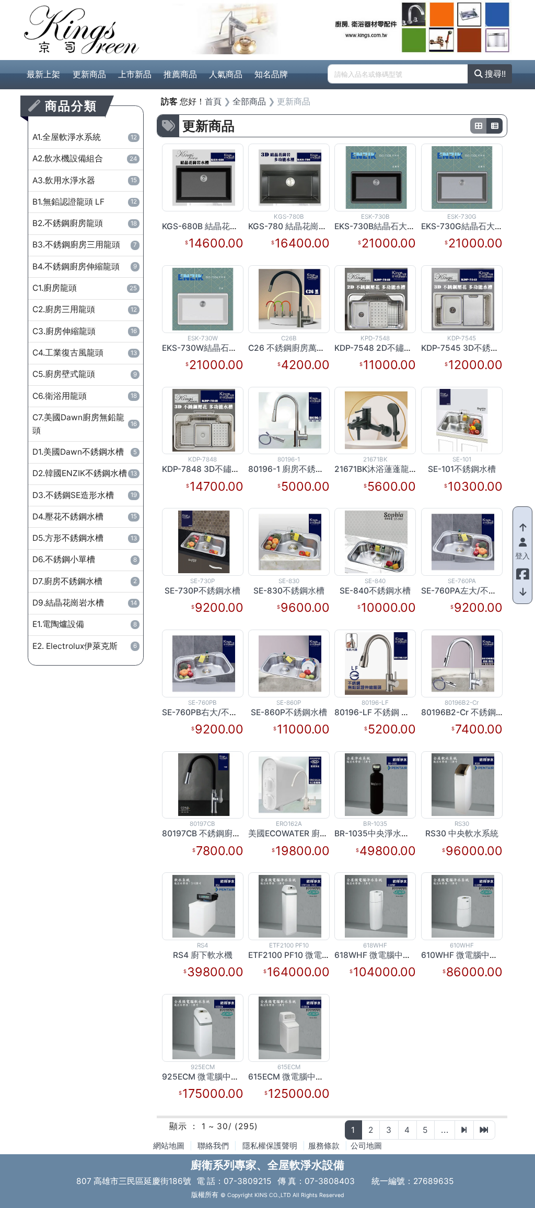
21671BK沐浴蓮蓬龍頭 (375, 469)
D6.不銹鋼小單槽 (84, 559)
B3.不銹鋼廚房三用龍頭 (84, 245)
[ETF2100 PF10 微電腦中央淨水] (290, 905)
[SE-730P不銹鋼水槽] (203, 541)
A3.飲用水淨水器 (84, 180)
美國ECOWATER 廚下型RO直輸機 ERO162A (329, 833)
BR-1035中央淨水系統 (376, 833)
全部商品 (249, 101)
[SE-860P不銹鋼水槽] (290, 663)
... (445, 1130)
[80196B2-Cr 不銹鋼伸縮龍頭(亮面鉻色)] (463, 663)
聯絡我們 (213, 1146)
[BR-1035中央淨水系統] (376, 784)
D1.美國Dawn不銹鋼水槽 (84, 452)
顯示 (178, 1126)
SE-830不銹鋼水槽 (288, 591)
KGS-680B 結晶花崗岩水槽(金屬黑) (228, 226)
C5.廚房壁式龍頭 (84, 374)
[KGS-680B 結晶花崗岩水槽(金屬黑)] (203, 177)
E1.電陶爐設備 (84, 624)
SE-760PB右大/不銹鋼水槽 (212, 712)
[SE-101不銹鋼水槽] (462, 420)
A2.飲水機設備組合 (84, 158)
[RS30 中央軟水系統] (463, 784)
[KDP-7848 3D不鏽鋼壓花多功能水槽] (203, 420)
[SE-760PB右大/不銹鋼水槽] (203, 663)
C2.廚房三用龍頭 (84, 309)
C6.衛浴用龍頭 (84, 396)
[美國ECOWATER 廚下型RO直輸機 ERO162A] (290, 784)
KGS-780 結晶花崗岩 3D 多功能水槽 (316, 226)
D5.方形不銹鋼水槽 (84, 538)
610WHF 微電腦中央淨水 (468, 955)
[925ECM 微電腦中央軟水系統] (203, 1027)
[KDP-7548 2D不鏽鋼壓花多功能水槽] (376, 298)
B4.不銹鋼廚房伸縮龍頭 (84, 266)
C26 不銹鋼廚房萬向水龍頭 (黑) (307, 348)
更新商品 (89, 74)
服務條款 (324, 1146)
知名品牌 (271, 74)
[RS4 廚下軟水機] (203, 905)
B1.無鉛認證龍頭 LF (84, 202)
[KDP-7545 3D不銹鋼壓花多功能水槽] (463, 298)
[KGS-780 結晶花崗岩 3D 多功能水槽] (290, 177)
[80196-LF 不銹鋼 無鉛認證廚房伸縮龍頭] (376, 663)
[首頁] (82, 29)
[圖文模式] (494, 126)
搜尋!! (494, 74)
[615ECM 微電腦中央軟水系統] (290, 1027)
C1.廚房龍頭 (84, 288)
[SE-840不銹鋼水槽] (376, 541)
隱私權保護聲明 (269, 1146)
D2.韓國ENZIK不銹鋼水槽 (84, 473)
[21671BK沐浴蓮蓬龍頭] (376, 420)
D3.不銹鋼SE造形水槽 (84, 495)
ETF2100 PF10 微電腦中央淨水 (306, 955)
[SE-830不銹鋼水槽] (290, 541)
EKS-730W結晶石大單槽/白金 (218, 348)
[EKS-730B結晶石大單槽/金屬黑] (376, 177)
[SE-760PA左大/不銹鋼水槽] (463, 541)
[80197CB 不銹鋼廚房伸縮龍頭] (203, 784)
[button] (177, 27)
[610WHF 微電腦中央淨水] (463, 905)
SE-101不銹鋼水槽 (462, 469)
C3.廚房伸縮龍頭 (84, 331)
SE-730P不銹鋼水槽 (202, 591)
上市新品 (135, 74)
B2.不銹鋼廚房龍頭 (84, 223)
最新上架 (43, 74)
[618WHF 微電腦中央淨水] (376, 905)
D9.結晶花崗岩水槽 (84, 603)
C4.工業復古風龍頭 (84, 353)
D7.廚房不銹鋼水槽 (84, 581)
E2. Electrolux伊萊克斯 (84, 646)
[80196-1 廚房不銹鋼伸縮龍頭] (290, 420)
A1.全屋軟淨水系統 (84, 137)
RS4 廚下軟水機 (202, 955)
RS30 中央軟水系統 (461, 833)
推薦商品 (180, 74)
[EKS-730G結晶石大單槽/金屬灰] (462, 177)
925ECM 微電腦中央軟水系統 (217, 1077)
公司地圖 (366, 1146)
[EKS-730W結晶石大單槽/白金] (202, 298)
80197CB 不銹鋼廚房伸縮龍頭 (218, 833)
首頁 (213, 101)
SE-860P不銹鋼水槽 (289, 712)
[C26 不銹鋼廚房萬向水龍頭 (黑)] (290, 298)
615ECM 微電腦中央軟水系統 (302, 1077)
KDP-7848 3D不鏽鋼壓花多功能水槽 (230, 469)
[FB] (522, 571)
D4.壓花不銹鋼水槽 (84, 517)
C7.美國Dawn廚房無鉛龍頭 (84, 423)
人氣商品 (225, 74)
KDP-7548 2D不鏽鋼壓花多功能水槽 (402, 348)
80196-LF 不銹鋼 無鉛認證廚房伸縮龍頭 (409, 712)
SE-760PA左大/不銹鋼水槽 (471, 591)
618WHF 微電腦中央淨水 (381, 955)
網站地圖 (168, 1146)
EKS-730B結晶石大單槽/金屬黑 (393, 226)
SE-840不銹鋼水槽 (375, 591)
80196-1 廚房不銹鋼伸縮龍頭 (302, 469)
